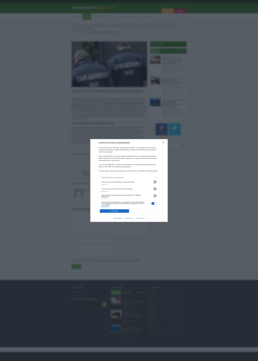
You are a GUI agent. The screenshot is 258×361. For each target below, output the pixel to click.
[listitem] (129, 177)
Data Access (129, 218)
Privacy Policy (140, 218)
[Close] (164, 143)
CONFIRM (114, 211)
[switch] (154, 182)
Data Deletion (117, 218)
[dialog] (129, 180)
